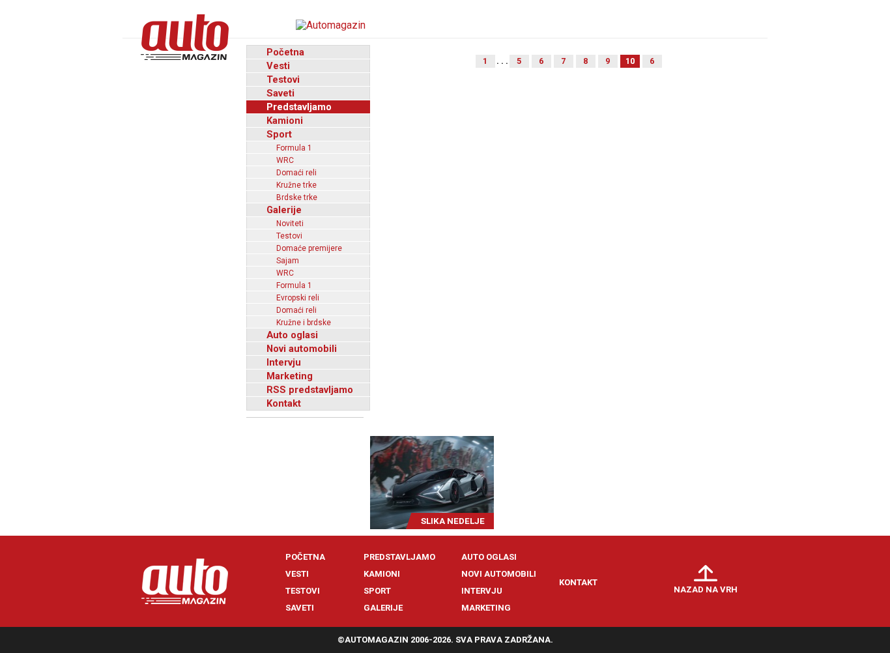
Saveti (280, 93)
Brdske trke (296, 197)
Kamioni (284, 120)
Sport (279, 134)
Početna (285, 52)
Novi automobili (301, 349)
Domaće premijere (309, 248)
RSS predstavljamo (309, 390)
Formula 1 (294, 147)
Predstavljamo (299, 107)
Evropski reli (297, 297)
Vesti (278, 66)
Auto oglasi (292, 335)
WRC (285, 160)
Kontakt (283, 403)
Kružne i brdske (303, 322)
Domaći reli (296, 172)
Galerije (284, 210)
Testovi (283, 79)
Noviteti (290, 223)
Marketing (289, 376)
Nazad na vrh (706, 589)
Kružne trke (296, 185)
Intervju (283, 362)
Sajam (287, 260)
